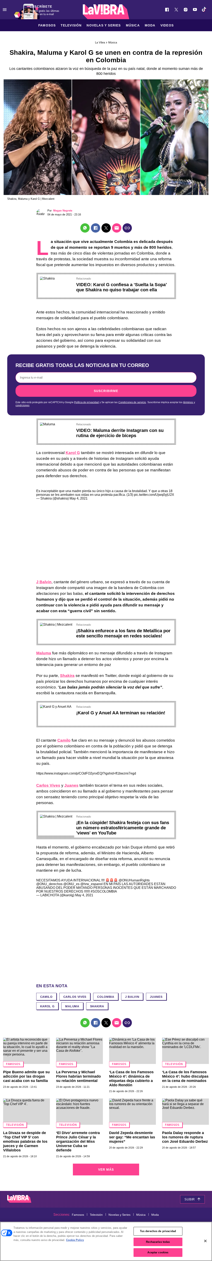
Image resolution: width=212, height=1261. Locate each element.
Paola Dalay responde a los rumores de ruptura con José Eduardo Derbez (185, 1137)
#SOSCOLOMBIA (104, 891)
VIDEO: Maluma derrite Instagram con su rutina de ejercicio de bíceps (120, 433)
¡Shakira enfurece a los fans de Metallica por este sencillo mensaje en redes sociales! (123, 633)
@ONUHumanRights (134, 880)
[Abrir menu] (4, 9)
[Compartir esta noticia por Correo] (116, 228)
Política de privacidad (86, 402)
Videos (167, 25)
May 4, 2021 (79, 498)
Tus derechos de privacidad (158, 1231)
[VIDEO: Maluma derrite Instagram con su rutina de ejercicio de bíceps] (47, 424)
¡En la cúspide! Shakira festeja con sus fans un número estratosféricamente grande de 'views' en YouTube (122, 827)
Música (133, 25)
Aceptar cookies (157, 1252)
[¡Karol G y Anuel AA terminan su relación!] (55, 706)
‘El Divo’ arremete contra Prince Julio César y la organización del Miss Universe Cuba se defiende (78, 1141)
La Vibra (100, 42)
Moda (150, 25)
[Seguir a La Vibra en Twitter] (176, 9)
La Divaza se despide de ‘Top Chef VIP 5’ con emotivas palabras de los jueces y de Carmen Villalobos (25, 1141)
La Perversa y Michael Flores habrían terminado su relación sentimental (78, 1076)
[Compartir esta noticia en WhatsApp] (85, 228)
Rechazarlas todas (158, 1241)
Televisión (71, 25)
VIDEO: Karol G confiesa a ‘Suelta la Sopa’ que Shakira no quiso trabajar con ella (121, 287)
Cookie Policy (75, 1240)
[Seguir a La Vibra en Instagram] (185, 9)
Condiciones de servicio (132, 402)
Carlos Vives (48, 785)
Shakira (67, 675)
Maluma (43, 653)
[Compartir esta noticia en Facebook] (95, 228)
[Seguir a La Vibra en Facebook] (167, 9)
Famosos (47, 25)
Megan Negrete (62, 210)
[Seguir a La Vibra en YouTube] (195, 9)
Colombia (105, 996)
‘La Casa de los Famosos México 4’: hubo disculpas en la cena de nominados (185, 1076)
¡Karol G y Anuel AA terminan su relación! (120, 712)
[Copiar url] (127, 228)
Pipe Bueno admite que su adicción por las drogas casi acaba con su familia (26, 1076)
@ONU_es (71, 884)
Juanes (71, 785)
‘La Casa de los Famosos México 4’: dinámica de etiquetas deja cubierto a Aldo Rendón (131, 1078)
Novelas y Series (104, 25)
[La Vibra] (106, 11)
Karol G (73, 453)
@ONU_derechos (49, 884)
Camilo (64, 740)
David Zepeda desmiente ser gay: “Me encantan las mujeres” (132, 1137)
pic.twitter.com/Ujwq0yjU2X (154, 494)
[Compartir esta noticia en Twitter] (106, 228)
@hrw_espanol (91, 884)
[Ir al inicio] (19, 1199)
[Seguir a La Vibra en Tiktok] (204, 9)
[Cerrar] (205, 1240)
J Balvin (44, 582)
